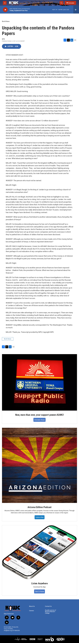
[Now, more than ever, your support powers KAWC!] (39, 382)
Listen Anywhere (39, 583)
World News (6, 21)
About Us (32, 606)
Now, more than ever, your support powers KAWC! (39, 414)
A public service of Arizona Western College (50, 611)
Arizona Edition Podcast (39, 507)
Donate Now (39, 420)
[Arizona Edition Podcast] (39, 465)
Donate (71, 3)
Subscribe (40, 517)
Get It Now (39, 591)
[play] (5, 10)
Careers (31, 610)
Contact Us (48, 606)
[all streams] (76, 10)
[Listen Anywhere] (39, 552)
